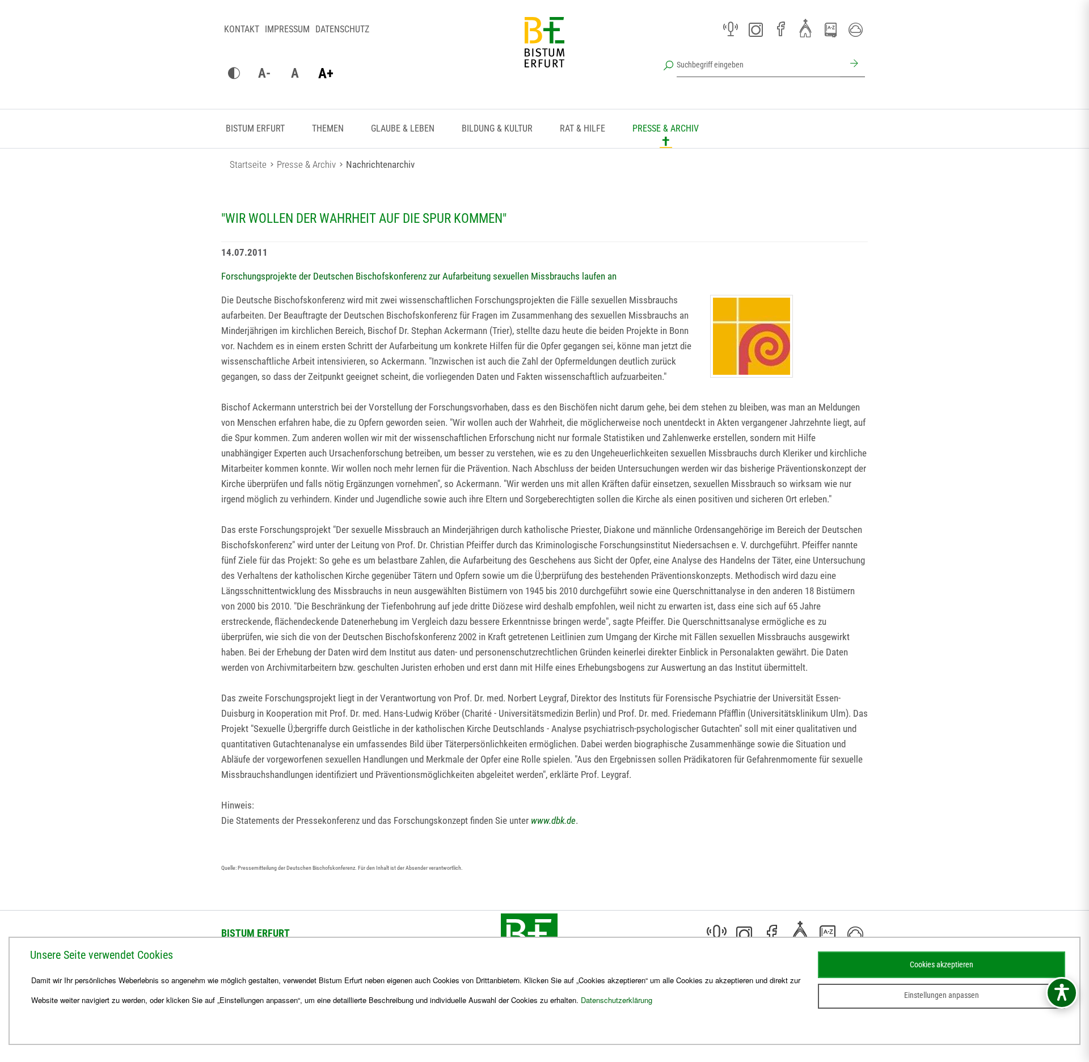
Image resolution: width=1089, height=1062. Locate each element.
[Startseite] (544, 51)
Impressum (287, 29)
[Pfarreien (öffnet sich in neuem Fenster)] (805, 27)
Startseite (248, 164)
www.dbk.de (553, 820)
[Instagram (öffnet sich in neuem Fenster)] (755, 29)
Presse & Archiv (665, 128)
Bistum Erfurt (255, 128)
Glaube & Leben (402, 128)
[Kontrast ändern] (233, 73)
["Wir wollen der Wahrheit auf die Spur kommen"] (751, 336)
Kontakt (241, 29)
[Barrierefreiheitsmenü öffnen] (1062, 993)
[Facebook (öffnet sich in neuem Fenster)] (780, 29)
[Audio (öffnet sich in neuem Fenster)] (730, 29)
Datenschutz (342, 29)
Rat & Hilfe (582, 128)
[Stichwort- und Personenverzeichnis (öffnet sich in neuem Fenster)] (830, 30)
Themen (328, 128)
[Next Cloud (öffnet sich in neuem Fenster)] (855, 29)
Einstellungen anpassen (941, 995)
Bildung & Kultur (497, 128)
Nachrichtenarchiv (380, 164)
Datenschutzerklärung (616, 1000)
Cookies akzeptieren (941, 964)
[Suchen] (852, 64)
